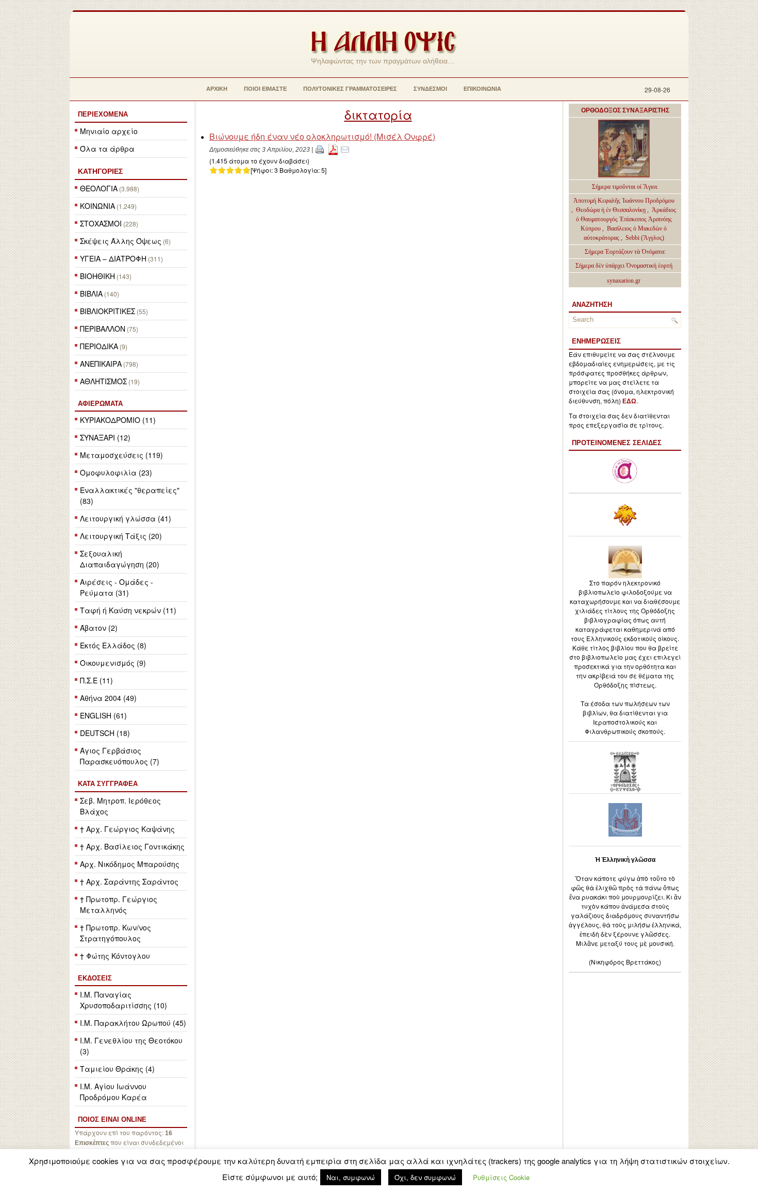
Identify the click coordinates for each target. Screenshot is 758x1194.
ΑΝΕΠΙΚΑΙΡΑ (101, 363)
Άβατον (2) (99, 628)
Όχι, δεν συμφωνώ (425, 1177)
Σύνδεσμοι (430, 89)
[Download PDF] (333, 148)
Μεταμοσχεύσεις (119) (121, 455)
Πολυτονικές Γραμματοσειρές (350, 89)
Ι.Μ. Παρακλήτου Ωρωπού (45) (133, 1023)
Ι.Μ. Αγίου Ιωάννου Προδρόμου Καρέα (113, 1091)
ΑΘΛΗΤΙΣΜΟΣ (103, 381)
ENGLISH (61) (103, 715)
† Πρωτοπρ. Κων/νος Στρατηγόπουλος (115, 932)
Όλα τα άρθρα (107, 148)
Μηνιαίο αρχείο (109, 131)
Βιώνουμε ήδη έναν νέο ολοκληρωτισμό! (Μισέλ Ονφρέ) (322, 136)
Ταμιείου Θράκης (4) (117, 1069)
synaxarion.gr (623, 280)
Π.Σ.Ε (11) (96, 680)
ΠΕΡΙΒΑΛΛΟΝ (102, 328)
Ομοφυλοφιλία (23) (116, 472)
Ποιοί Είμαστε (265, 89)
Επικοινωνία (482, 89)
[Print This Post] (320, 148)
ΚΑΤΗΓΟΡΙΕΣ (100, 171)
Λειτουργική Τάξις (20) (121, 536)
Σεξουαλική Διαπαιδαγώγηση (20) (119, 558)
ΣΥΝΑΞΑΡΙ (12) (105, 437)
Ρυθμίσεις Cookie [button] (501, 1177)
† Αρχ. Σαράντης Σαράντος (129, 881)
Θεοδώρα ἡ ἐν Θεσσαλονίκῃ (611, 210)
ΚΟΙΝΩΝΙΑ (97, 206)
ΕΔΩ (629, 401)
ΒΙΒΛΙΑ (91, 293)
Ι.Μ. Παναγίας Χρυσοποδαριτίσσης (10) (123, 999)
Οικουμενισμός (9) (113, 663)
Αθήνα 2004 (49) (108, 698)
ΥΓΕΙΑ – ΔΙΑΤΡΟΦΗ (113, 258)
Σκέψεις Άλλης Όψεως (120, 241)
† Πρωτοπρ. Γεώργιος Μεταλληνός (118, 904)
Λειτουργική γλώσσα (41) (125, 518)
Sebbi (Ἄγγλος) (644, 237)
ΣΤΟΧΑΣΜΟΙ (101, 223)
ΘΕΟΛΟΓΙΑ (99, 188)
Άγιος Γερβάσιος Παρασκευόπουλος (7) (119, 755)
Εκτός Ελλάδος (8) (113, 645)
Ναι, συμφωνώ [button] (350, 1177)
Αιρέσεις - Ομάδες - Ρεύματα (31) (116, 587)
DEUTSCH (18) (105, 733)
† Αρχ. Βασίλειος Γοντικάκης (132, 846)
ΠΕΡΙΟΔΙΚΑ (99, 346)
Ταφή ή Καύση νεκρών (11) (128, 610)
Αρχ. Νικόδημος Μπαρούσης (129, 864)
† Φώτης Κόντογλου (115, 956)
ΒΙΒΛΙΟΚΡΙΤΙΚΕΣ (107, 311)
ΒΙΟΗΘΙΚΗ (97, 276)
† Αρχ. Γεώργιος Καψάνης (127, 829)
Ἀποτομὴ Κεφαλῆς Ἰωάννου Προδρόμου (623, 200)
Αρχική (216, 89)
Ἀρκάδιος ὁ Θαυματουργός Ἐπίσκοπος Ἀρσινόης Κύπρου (626, 219)
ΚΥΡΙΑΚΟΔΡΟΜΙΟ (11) (118, 420)
